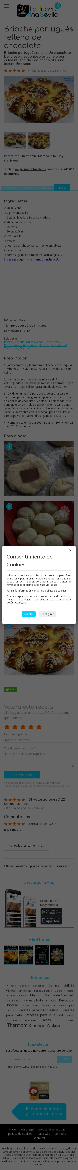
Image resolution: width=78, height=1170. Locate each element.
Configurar (47, 614)
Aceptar (28, 614)
